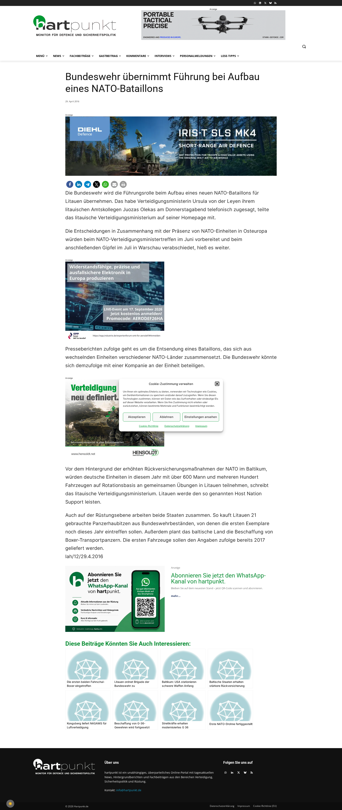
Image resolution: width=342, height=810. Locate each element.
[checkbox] (10, 804)
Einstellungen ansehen (200, 417)
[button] (217, 384)
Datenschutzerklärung (176, 425)
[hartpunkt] (74, 25)
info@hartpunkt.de (128, 790)
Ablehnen (166, 417)
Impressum (201, 425)
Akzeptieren (136, 417)
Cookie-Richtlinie (148, 425)
